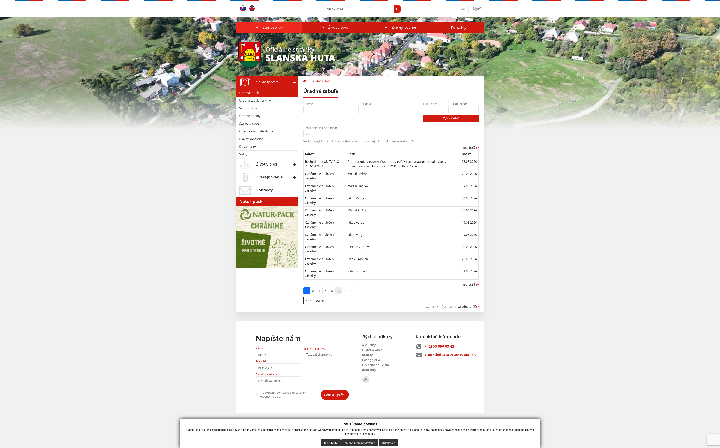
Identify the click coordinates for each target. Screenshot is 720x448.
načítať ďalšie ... (317, 301)
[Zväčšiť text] (477, 8)
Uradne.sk (465, 307)
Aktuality (369, 345)
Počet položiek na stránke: (320, 128)
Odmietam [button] (388, 442)
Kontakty (458, 27)
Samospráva (248, 108)
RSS (466, 148)
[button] (269, 27)
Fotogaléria (371, 360)
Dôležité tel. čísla (375, 365)
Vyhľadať (452, 118)
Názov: (308, 104)
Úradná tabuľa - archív (255, 100)
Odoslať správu (335, 395)
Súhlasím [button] (331, 442)
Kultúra (367, 355)
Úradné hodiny (249, 116)
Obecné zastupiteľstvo (255, 131)
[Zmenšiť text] (464, 9)
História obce (372, 350)
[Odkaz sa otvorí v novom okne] (365, 379)
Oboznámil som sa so (283, 394)
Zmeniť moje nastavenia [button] (359, 442)
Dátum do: (460, 104)
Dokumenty (247, 147)
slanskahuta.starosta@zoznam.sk (450, 354)
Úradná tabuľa (249, 93)
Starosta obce (249, 123)
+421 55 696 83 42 (439, 346)
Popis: (367, 104)
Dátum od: (430, 104)
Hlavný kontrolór (251, 139)
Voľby (243, 154)
